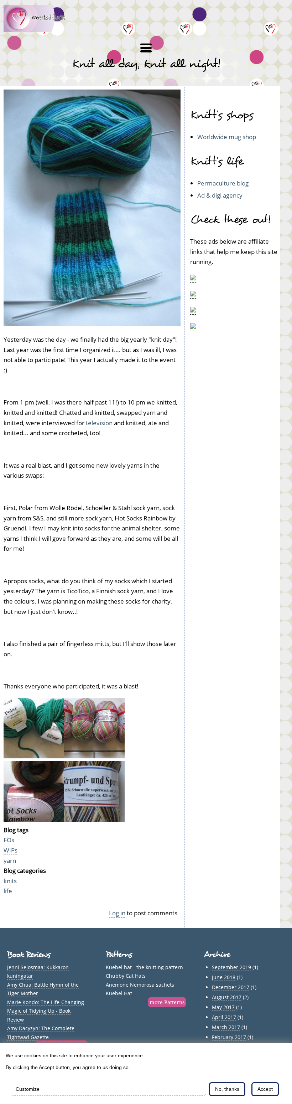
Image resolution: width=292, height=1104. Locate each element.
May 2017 (223, 1007)
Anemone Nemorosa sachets (140, 984)
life (8, 891)
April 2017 (224, 1017)
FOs (9, 840)
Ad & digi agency (220, 195)
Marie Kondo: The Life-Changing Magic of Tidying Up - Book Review (45, 1011)
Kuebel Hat (119, 993)
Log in (117, 913)
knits (10, 881)
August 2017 (226, 997)
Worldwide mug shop (226, 137)
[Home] (39, 30)
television (100, 423)
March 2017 (226, 1027)
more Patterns (167, 1002)
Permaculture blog (223, 183)
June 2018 (223, 977)
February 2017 (229, 1037)
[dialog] (146, 1073)
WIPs (10, 850)
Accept (265, 1089)
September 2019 (231, 967)
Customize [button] (28, 1089)
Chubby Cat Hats (126, 975)
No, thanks (227, 1089)
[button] (146, 48)
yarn (10, 860)
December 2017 (230, 987)
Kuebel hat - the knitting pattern (144, 967)
